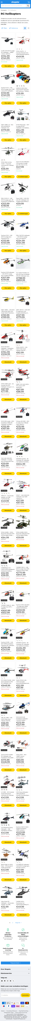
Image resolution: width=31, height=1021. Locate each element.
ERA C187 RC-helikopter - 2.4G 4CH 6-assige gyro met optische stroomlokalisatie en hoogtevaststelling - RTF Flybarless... (23, 239)
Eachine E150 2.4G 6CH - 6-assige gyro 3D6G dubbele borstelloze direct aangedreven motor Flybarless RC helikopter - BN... (22, 608)
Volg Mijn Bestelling (23, 1011)
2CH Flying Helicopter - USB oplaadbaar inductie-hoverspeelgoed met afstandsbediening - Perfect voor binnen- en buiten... (22, 796)
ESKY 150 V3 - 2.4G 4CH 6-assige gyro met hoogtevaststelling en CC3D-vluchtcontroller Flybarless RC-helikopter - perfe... (23, 313)
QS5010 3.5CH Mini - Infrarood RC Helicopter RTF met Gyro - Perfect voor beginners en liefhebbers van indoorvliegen (22, 92)
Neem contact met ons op (21, 1012)
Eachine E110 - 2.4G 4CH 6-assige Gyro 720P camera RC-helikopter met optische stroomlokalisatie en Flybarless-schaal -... (8, 91)
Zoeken (3, 1011)
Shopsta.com (22, 1019)
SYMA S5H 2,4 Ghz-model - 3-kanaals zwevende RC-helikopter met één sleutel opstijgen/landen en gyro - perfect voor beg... (8, 166)
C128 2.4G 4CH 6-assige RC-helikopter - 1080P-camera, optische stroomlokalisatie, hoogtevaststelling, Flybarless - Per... (8, 54)
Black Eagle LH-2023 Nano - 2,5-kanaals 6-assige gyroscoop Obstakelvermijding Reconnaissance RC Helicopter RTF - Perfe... (7, 868)
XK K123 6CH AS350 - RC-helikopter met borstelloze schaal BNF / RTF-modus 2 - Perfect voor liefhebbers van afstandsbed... (7, 758)
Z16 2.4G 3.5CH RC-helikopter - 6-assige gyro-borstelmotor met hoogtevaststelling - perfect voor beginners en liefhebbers (7, 462)
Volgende (18, 922)
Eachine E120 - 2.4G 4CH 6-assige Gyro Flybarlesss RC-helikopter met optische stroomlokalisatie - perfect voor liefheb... (7, 239)
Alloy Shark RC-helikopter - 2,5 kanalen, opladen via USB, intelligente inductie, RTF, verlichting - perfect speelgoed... (8, 905)
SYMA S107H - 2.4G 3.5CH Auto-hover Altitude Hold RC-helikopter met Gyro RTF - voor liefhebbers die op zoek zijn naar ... (22, 351)
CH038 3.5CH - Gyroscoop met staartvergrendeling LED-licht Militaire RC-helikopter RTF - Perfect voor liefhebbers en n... (23, 905)
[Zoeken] (28, 6)
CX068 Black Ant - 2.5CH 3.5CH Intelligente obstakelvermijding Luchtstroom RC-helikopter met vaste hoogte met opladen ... (8, 571)
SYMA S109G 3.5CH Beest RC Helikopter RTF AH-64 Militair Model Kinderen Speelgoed (22, 535)
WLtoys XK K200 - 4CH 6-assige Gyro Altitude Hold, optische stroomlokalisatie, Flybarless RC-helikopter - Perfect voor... (22, 425)
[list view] (28, 28)
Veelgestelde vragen (9, 1012)
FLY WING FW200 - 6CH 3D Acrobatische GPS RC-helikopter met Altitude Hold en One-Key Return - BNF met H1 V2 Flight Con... (8, 684)
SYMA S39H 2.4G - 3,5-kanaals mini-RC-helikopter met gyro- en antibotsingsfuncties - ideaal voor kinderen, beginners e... (7, 387)
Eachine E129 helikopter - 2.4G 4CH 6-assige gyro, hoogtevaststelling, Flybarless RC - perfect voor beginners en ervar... (8, 275)
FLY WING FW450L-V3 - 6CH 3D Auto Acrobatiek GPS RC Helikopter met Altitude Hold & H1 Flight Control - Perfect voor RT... (23, 276)
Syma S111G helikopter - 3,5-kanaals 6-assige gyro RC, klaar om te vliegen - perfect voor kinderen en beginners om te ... (23, 165)
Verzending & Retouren (11, 1011)
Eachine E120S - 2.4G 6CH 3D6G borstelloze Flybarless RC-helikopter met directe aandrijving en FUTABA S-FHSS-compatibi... (7, 646)
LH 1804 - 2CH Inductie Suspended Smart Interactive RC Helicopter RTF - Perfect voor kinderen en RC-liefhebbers (7, 796)
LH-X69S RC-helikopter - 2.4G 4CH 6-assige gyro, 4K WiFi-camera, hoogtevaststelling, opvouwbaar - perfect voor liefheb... (23, 868)
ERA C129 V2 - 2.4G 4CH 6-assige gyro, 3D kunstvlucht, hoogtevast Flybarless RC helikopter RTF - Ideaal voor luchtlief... (7, 202)
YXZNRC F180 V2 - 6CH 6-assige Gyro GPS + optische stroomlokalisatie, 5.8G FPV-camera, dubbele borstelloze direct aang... (7, 609)
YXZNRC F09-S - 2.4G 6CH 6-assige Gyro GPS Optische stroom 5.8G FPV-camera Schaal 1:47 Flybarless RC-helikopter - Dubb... (22, 571)
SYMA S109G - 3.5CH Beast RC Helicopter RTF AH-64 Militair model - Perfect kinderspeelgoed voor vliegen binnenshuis (7, 535)
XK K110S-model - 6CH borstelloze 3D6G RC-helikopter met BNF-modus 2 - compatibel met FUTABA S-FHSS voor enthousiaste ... (7, 425)
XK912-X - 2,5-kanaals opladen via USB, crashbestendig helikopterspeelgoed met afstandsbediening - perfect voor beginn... (7, 499)
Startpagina (4, 10)
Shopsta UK (16, 1019)
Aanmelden (25, 995)
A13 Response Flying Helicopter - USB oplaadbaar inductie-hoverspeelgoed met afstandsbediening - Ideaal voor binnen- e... (7, 831)
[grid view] (25, 28)
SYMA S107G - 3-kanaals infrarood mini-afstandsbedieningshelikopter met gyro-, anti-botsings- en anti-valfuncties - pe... (22, 55)
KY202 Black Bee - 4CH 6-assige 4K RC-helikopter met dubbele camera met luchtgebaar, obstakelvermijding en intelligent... (22, 128)
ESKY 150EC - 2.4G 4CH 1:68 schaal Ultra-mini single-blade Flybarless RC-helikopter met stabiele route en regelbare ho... (7, 313)
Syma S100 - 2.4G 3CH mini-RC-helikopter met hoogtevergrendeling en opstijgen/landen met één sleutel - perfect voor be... (23, 202)
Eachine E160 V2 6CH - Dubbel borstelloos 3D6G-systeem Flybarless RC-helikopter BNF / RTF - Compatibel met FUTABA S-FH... (22, 830)
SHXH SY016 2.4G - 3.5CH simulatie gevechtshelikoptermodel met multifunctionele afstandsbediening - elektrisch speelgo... (23, 684)
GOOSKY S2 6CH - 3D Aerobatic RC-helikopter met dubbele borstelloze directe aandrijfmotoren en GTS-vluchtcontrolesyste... (22, 462)
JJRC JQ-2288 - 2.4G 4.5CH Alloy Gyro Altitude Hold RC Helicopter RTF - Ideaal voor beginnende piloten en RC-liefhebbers (7, 721)
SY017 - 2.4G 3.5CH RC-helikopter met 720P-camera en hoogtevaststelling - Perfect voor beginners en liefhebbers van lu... (23, 499)
